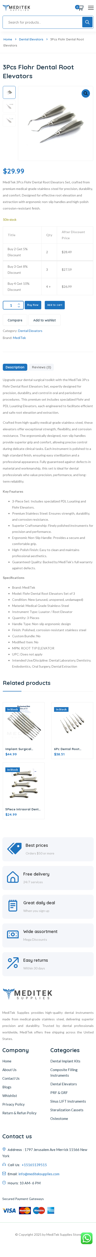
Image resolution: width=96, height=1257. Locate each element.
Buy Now (33, 304)
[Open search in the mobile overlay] (48, 22)
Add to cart (54, 304)
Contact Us (11, 1078)
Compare (15, 320)
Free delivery (36, 874)
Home (7, 39)
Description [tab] (15, 367)
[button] (86, 93)
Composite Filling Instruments (64, 1072)
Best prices (37, 845)
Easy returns (35, 960)
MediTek (19, 338)
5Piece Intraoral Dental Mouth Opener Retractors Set (23, 809)
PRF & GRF (59, 1092)
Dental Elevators (31, 39)
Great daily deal (39, 902)
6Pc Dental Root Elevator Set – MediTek (71, 749)
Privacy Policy (13, 1104)
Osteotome (59, 1118)
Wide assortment (40, 931)
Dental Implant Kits (65, 1061)
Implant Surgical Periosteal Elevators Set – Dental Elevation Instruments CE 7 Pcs (22, 749)
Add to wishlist (44, 320)
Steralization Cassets (66, 1110)
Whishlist (9, 1095)
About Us (9, 1070)
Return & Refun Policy (19, 1113)
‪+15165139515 (34, 1165)
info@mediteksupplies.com (38, 1174)
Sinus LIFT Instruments (68, 1101)
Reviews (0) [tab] (41, 367)
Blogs (6, 1087)
